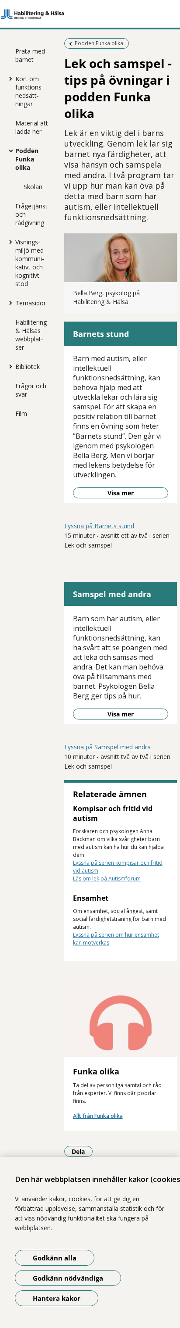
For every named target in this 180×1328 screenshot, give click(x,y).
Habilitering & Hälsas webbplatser (31, 334)
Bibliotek (27, 366)
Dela (82, 1151)
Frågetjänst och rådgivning (31, 214)
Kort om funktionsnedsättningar (29, 91)
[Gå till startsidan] (90, 14)
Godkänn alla (54, 1257)
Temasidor (30, 303)
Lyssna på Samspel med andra (107, 747)
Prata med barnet (30, 55)
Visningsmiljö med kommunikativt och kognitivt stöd (29, 263)
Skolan (33, 187)
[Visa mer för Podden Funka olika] (8, 150)
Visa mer (120, 493)
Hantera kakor (56, 1298)
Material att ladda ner (31, 127)
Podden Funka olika (26, 159)
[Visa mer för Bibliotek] (8, 366)
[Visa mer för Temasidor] (8, 302)
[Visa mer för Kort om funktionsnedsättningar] (8, 78)
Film (21, 413)
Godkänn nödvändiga (68, 1278)
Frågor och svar (30, 390)
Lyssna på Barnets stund (99, 526)
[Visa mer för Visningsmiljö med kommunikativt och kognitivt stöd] (8, 241)
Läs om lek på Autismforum (107, 878)
